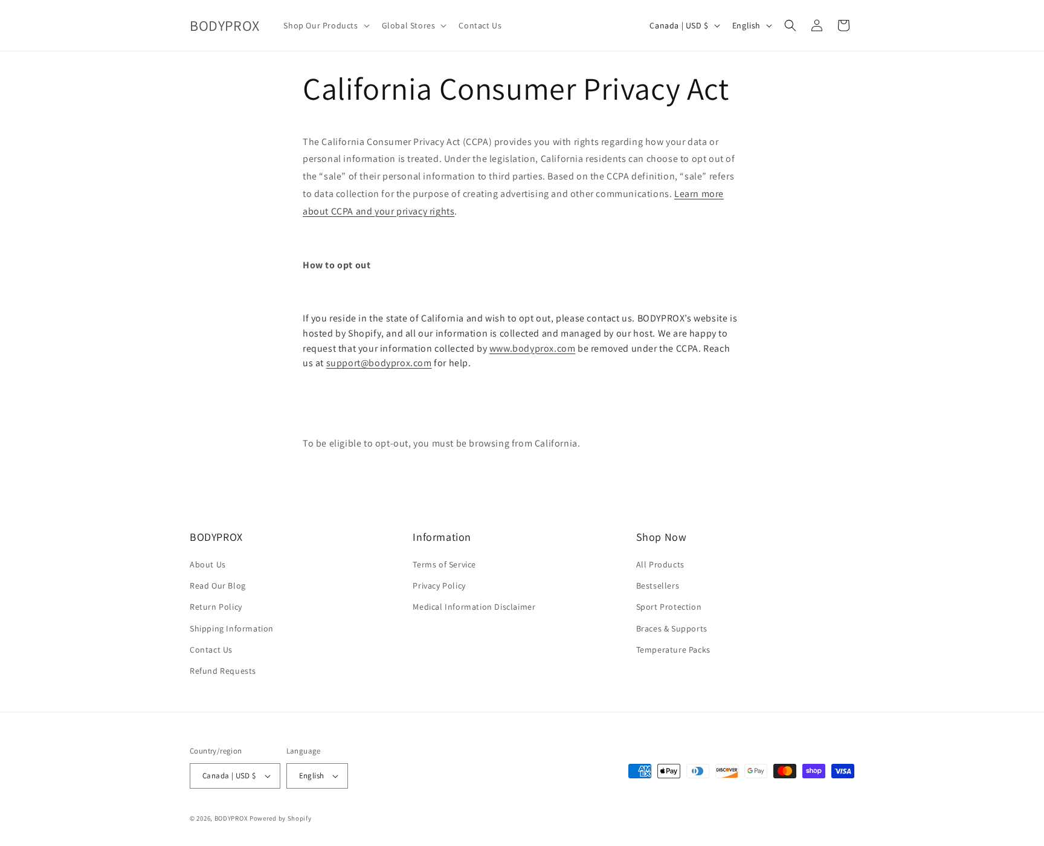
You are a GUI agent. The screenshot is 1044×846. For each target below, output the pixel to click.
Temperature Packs (673, 649)
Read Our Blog (218, 585)
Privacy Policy (439, 585)
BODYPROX (231, 818)
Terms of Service (444, 564)
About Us (208, 564)
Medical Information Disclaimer (474, 606)
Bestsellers (658, 585)
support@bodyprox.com (379, 363)
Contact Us (211, 649)
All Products (660, 564)
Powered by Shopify (281, 818)
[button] (325, 25)
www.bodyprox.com (532, 348)
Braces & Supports (671, 628)
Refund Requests (223, 670)
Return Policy (216, 606)
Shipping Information (232, 628)
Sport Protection (669, 606)
